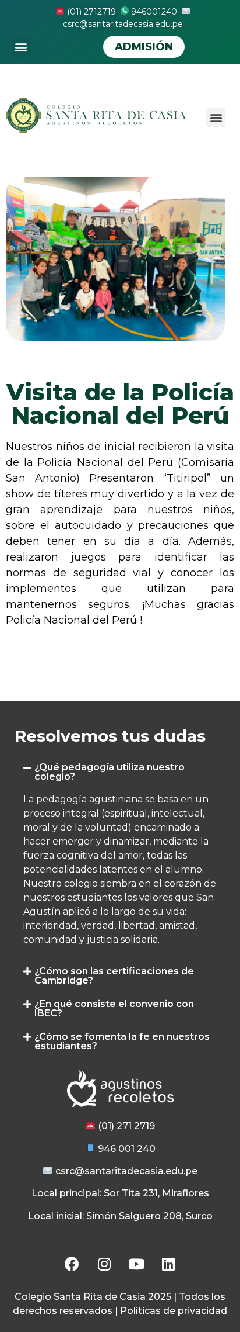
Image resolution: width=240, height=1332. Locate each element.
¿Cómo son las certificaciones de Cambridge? (114, 976)
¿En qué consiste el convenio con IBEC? (114, 1008)
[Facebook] (72, 1263)
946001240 (153, 11)
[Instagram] (104, 1263)
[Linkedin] (168, 1263)
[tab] (120, 772)
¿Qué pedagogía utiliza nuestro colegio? (109, 772)
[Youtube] (136, 1263)
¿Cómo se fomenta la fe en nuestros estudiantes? (122, 1041)
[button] (21, 47)
